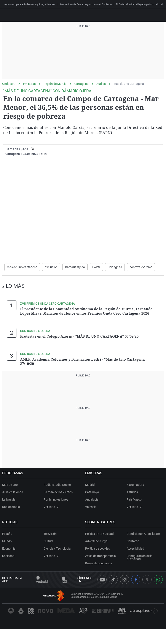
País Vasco (134, 499)
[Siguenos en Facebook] (135, 579)
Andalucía (92, 499)
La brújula (9, 499)
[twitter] (33, 149)
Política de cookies (97, 548)
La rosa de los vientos (58, 492)
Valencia (91, 507)
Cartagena (81, 83)
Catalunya (92, 492)
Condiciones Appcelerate (143, 533)
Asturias (132, 492)
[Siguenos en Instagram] (124, 579)
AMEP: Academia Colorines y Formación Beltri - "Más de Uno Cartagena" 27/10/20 (83, 361)
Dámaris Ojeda (16, 149)
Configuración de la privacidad (140, 557)
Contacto (133, 541)
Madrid (90, 484)
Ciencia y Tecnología (57, 548)
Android (42, 582)
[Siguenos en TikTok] (113, 579)
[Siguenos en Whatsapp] (158, 579)
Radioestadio (11, 507)
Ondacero (8, 83)
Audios (101, 83)
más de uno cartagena (22, 267)
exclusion (51, 267)
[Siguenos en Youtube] (102, 579)
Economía (9, 548)
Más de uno (10, 484)
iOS (64, 582)
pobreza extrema (141, 267)
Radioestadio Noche (57, 484)
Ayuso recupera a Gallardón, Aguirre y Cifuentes (30, 4)
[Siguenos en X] (147, 579)
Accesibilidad (135, 548)
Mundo (7, 541)
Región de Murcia (55, 83)
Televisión (50, 533)
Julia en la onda (12, 492)
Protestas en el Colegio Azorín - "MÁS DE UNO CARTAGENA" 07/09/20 (79, 336)
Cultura (49, 541)
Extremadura (135, 484)
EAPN (96, 267)
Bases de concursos (98, 563)
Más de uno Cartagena (128, 83)
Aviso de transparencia (100, 556)
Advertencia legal (96, 541)
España (7, 533)
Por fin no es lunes (56, 499)
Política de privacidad (99, 533)
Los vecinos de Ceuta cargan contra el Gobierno (86, 4)
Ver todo (49, 506)
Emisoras (29, 83)
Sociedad (8, 556)
